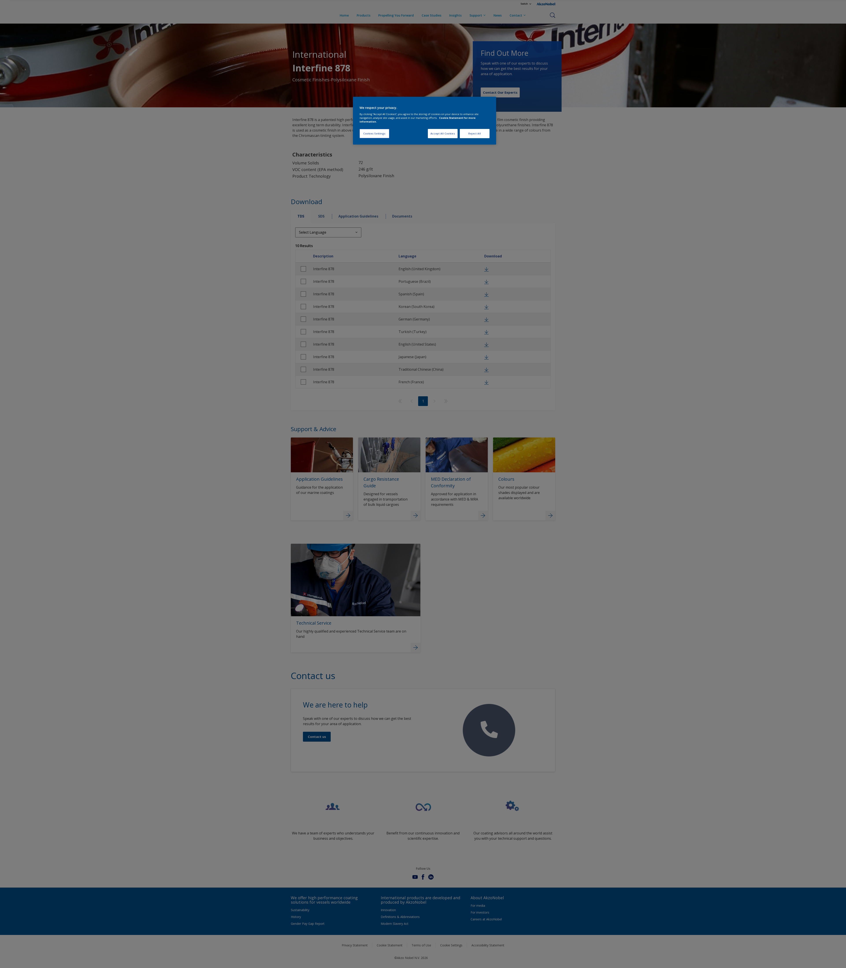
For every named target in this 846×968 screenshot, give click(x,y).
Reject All (474, 133)
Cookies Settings (374, 133)
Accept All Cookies (442, 133)
